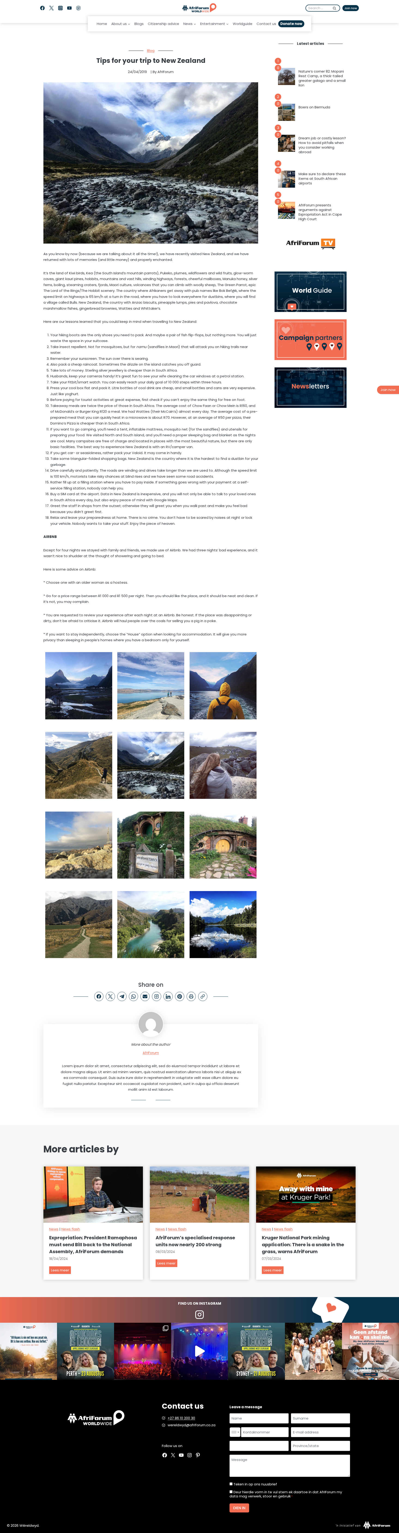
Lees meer (61, 1270)
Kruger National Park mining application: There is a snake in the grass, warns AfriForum (303, 1244)
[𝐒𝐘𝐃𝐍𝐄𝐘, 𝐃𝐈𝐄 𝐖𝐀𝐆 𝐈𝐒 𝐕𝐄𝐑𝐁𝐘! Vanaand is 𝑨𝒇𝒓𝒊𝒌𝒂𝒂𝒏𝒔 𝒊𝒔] (256, 1351)
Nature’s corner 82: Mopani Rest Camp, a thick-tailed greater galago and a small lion (322, 78)
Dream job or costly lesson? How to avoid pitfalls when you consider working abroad (322, 145)
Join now (351, 8)
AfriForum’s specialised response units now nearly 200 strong (195, 1241)
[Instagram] (60, 8)
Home (102, 23)
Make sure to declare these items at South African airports (322, 179)
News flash (70, 1229)
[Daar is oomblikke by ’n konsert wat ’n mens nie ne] (199, 1351)
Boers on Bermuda (314, 107)
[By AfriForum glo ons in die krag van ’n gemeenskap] (370, 1351)
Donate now (291, 23)
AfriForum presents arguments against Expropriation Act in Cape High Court (320, 212)
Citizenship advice (163, 23)
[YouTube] (69, 8)
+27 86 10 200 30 (181, 1418)
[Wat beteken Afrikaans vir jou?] (28, 1351)
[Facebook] (42, 8)
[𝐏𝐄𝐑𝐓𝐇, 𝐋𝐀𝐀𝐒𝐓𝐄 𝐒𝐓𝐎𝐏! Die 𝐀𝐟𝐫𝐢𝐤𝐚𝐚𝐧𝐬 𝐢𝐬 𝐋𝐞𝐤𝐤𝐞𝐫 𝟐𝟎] (85, 1351)
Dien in (239, 1508)
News (53, 1229)
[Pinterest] (78, 8)
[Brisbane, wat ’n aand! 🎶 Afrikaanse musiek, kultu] (142, 1351)
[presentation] (286, 76)
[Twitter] (51, 8)
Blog (150, 50)
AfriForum (151, 1052)
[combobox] (235, 1432)
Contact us (266, 23)
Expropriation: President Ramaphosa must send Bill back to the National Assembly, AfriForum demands (93, 1244)
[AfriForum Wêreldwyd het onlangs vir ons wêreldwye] (313, 1351)
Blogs (139, 23)
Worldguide (242, 23)
